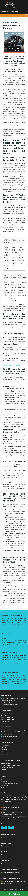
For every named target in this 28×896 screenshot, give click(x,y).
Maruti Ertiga (4, 749)
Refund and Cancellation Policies (9, 783)
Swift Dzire (3, 747)
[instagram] (12, 827)
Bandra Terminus (5, 771)
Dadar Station (4, 769)
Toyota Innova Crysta (6, 751)
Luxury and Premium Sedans (8, 717)
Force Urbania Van (5, 753)
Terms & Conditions (6, 785)
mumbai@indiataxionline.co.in (10, 704)
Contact (3, 780)
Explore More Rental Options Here (11, 365)
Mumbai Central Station (7, 763)
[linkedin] (9, 827)
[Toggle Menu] (26, 15)
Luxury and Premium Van (7, 719)
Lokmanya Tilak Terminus (7, 767)
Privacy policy (4, 781)
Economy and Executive (7, 713)
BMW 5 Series (4, 754)
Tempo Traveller (5, 721)
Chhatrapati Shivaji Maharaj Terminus (10, 765)
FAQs (2, 787)
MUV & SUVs (4, 715)
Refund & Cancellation (9, 889)
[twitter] (5, 827)
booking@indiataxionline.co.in (10, 736)
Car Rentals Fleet (5, 745)
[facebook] (2, 827)
